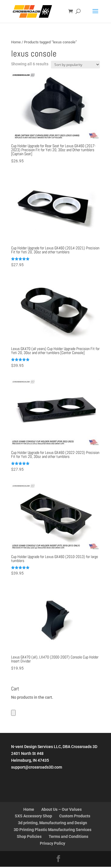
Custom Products (74, 816)
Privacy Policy (52, 843)
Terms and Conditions (68, 836)
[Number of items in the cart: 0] (13, 713)
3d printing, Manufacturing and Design (52, 822)
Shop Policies (29, 836)
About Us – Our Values (61, 809)
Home (16, 42)
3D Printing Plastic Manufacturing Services (52, 829)
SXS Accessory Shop (33, 816)
